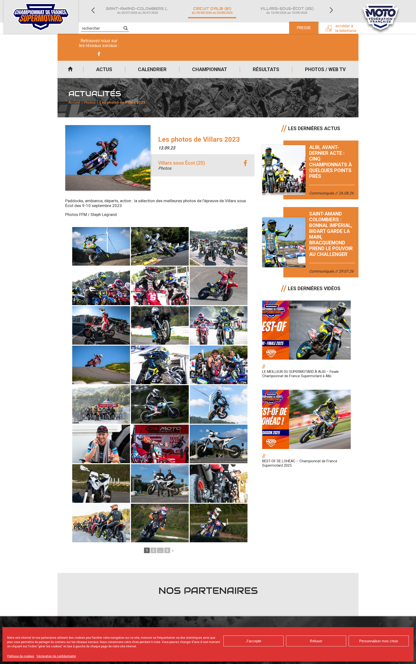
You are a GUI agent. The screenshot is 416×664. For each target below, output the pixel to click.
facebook (245, 163)
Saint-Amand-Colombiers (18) (139, 10)
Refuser (316, 641)
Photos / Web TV (325, 69)
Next (331, 10)
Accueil (70, 69)
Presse (304, 27)
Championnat (209, 69)
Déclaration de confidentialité (56, 656)
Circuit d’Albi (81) (212, 10)
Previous (93, 10)
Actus (104, 69)
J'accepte (253, 641)
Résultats (266, 69)
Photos (90, 102)
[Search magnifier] (125, 28)
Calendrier (152, 69)
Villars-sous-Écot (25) (286, 10)
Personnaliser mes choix (378, 641)
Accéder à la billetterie (345, 28)
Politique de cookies (20, 656)
